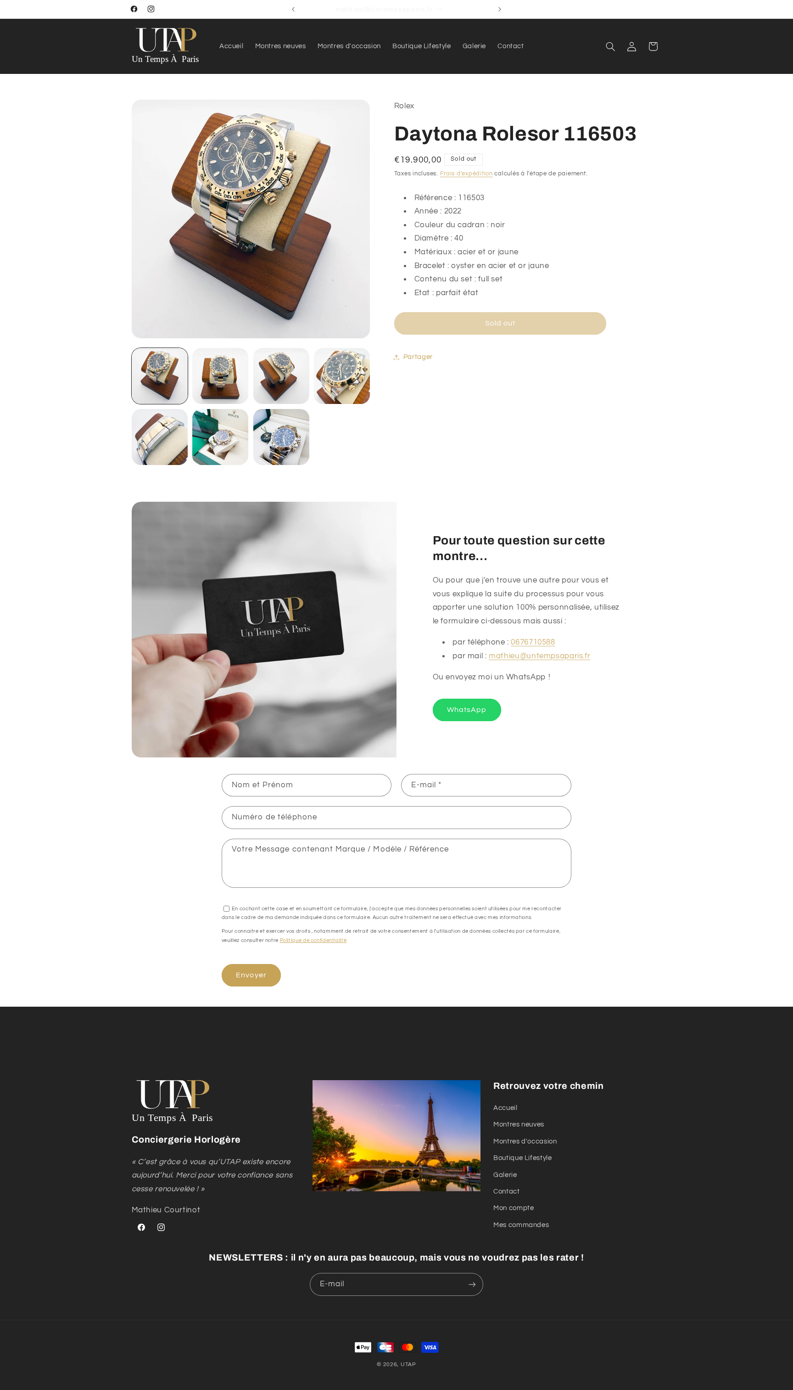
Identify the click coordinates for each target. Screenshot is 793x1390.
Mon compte (513, 1208)
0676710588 (533, 642)
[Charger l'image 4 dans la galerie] (342, 376)
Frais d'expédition (466, 174)
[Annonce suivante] (500, 9)
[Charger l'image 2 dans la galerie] (220, 376)
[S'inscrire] (472, 1284)
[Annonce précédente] (293, 9)
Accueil (505, 1107)
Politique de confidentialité (313, 939)
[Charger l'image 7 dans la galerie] (281, 437)
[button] (610, 46)
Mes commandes (521, 1225)
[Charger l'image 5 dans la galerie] (160, 437)
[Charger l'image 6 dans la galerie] (220, 437)
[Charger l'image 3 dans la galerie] (281, 376)
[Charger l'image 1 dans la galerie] (160, 376)
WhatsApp (466, 709)
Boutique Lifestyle (522, 1158)
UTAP (408, 1364)
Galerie (505, 1174)
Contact (506, 1191)
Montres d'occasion (525, 1141)
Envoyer (251, 975)
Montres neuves (518, 1124)
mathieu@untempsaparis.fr (539, 656)
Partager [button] (418, 356)
